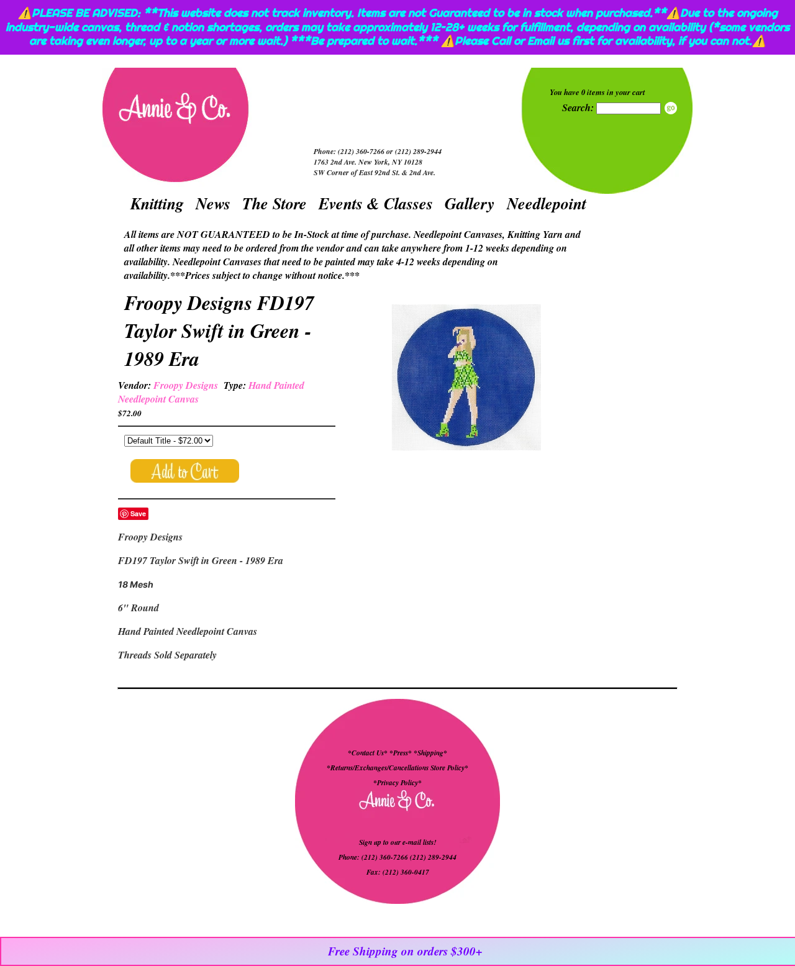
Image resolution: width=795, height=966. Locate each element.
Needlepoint (546, 203)
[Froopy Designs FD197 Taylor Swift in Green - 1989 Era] (466, 379)
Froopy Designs (185, 385)
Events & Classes (376, 203)
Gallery (470, 203)
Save (138, 513)
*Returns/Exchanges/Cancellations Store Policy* (397, 768)
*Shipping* (430, 753)
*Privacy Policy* (397, 783)
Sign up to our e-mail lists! (397, 842)
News (213, 203)
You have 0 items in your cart (597, 92)
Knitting (157, 203)
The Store (274, 203)
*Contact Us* (368, 753)
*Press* (401, 753)
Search (671, 108)
